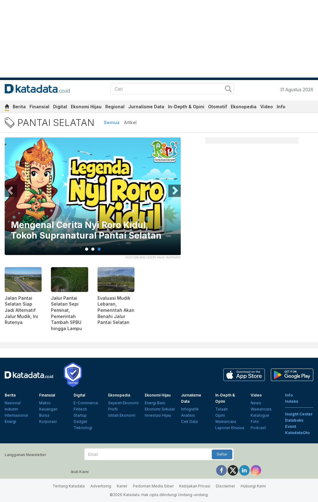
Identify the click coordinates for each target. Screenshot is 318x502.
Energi (10, 421)
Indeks (291, 401)
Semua (112, 122)
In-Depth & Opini (186, 106)
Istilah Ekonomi (121, 415)
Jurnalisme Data (146, 106)
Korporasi (48, 421)
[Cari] (228, 89)
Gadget (80, 421)
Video (266, 106)
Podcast (258, 427)
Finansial (39, 106)
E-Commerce (86, 403)
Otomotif (217, 106)
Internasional (16, 415)
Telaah (221, 409)
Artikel (130, 122)
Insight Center (299, 414)
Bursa (44, 415)
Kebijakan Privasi (194, 486)
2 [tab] (92, 249)
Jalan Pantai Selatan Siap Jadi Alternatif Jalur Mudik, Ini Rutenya (21, 310)
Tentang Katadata (68, 486)
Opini (220, 415)
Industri (11, 409)
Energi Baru (155, 403)
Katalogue (260, 415)
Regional (115, 106)
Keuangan (48, 409)
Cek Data (189, 421)
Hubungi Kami (253, 486)
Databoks (294, 420)
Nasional (12, 403)
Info (281, 106)
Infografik (190, 409)
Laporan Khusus (229, 427)
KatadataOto (297, 432)
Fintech (80, 409)
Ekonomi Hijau (86, 106)
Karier (122, 486)
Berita (19, 106)
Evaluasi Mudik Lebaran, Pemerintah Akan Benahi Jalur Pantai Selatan (116, 310)
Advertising (100, 486)
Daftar (222, 454)
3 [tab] (99, 249)
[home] (7, 107)
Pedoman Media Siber (153, 486)
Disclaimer (225, 486)
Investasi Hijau (158, 415)
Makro (45, 403)
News (256, 403)
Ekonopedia (244, 106)
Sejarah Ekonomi (123, 403)
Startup (80, 415)
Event (290, 426)
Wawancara (225, 421)
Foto (255, 421)
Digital (60, 106)
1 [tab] (86, 249)
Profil (113, 409)
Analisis (188, 415)
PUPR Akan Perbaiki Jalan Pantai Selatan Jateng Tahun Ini (85, 230)
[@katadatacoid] (256, 470)
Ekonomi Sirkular (160, 409)
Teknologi (83, 427)
